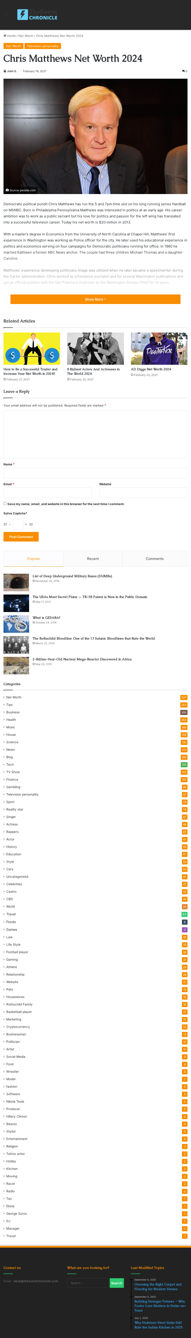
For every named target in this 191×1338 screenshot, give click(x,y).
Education (13, 854)
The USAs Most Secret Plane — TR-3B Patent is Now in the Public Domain (90, 597)
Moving (11, 1176)
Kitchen (12, 1169)
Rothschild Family (19, 1004)
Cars (9, 869)
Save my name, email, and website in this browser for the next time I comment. (66, 504)
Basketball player (19, 1012)
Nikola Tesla (15, 1101)
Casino (11, 891)
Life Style (13, 944)
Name (9, 464)
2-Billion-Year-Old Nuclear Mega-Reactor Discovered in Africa (82, 659)
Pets (9, 989)
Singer (11, 817)
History (11, 847)
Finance (12, 779)
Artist (10, 1049)
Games (11, 929)
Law (9, 937)
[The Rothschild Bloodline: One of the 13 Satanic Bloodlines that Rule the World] (16, 645)
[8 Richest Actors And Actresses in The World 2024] (95, 349)
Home (11, 36)
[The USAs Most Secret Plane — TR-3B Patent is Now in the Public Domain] (16, 603)
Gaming (12, 959)
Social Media (15, 1056)
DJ (8, 1221)
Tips (9, 705)
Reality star (14, 809)
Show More (94, 299)
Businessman (16, 1034)
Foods (11, 922)
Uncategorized (17, 876)
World (10, 906)
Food (10, 1064)
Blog (9, 757)
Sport (10, 802)
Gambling (13, 787)
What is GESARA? (46, 618)
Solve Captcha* (15, 513)
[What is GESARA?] (16, 624)
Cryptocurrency (18, 1027)
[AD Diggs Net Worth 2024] (159, 349)
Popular (33, 558)
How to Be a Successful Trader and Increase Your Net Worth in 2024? (30, 371)
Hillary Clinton (16, 1116)
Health (11, 720)
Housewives (15, 997)
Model (10, 1079)
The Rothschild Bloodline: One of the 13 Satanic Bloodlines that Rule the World (94, 638)
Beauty (11, 1124)
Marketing (13, 1019)
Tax (9, 1198)
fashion (11, 1086)
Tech (10, 764)
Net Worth (25, 36)
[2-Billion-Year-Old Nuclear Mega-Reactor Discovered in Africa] (16, 665)
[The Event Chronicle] (37, 15)
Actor (10, 839)
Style (10, 862)
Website (105, 484)
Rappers (12, 832)
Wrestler (12, 1071)
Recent (93, 558)
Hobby (11, 1161)
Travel (11, 914)
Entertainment (16, 1139)
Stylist (11, 1131)
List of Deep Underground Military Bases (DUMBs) (72, 576)
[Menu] (5, 16)
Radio (10, 1191)
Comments (155, 558)
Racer (10, 1184)
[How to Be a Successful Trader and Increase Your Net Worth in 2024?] (31, 349)
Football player (17, 952)
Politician (13, 1042)
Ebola (10, 1206)
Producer (13, 1109)
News (10, 749)
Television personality (42, 46)
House (11, 734)
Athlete (11, 967)
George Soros (16, 1213)
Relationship (15, 974)
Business (13, 712)
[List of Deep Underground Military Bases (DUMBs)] (16, 582)
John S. (12, 71)
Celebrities (14, 884)
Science (12, 742)
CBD (9, 899)
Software (13, 1094)
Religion (12, 1146)
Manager (13, 1228)
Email (8, 484)
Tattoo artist (15, 1154)
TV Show (13, 772)
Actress (12, 824)
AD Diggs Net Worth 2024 (151, 369)
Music (10, 727)
